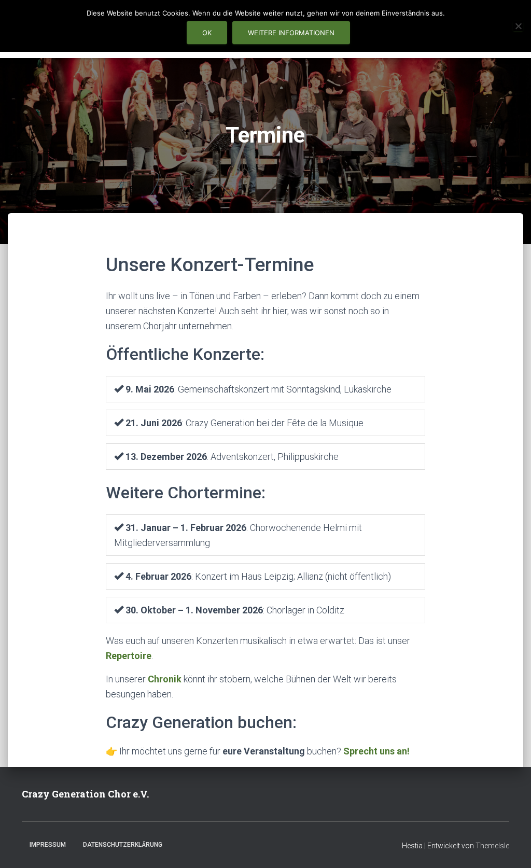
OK (207, 33)
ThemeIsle (492, 846)
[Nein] (518, 26)
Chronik (164, 679)
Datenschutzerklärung (122, 844)
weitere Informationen (291, 33)
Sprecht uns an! (376, 751)
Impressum (48, 844)
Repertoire (128, 655)
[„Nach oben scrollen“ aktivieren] (510, 847)
